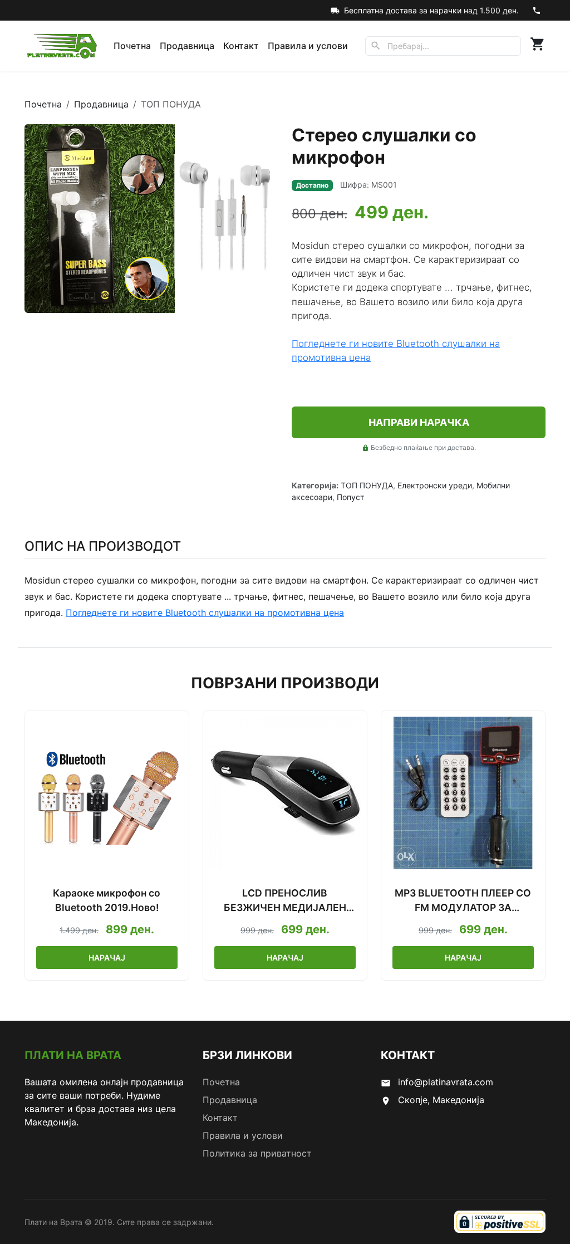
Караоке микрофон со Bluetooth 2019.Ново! (106, 900)
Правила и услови (308, 45)
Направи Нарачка (418, 422)
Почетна (132, 45)
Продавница (187, 45)
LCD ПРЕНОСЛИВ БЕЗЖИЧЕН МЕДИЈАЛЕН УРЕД (285, 901)
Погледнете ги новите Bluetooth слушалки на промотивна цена (205, 612)
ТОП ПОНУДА (367, 485)
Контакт (241, 45)
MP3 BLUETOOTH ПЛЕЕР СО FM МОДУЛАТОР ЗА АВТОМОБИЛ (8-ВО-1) (463, 901)
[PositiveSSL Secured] (500, 1222)
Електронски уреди (434, 485)
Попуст (350, 497)
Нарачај (107, 957)
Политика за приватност (257, 1153)
